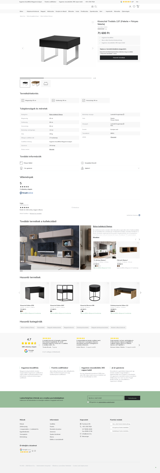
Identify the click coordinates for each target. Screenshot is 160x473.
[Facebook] (129, 466)
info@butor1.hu (87, 434)
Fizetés (52, 426)
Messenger (85, 436)
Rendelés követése (55, 429)
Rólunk (22, 424)
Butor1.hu (22, 16)
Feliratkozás (132, 398)
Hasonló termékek (119, 57)
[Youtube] (135, 466)
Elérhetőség (23, 437)
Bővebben (96, 237)
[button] (130, 6)
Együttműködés (24, 432)
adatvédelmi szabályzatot (106, 402)
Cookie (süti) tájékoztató (80, 466)
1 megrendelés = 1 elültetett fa (29, 429)
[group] (55, 343)
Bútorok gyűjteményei (33, 16)
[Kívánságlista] (134, 7)
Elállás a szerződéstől (56, 439)
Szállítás (52, 424)
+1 (100, 266)
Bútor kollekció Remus (46, 16)
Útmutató (113, 137)
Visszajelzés (23, 434)
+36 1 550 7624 (87, 426)
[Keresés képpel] (92, 6)
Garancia (52, 432)
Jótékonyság (23, 426)
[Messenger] (154, 469)
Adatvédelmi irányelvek (44, 466)
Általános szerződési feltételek (61, 466)
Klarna (52, 437)
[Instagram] (132, 466)
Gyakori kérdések (55, 434)
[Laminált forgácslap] (123, 114)
